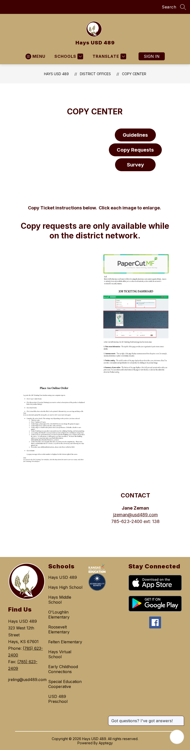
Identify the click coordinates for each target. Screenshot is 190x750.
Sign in (152, 56)
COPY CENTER (134, 74)
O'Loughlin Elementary (59, 615)
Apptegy (106, 743)
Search (169, 6)
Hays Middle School (59, 600)
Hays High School (65, 587)
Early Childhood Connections (63, 669)
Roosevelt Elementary (59, 629)
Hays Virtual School (59, 654)
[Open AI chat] (177, 737)
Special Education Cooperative (65, 684)
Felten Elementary (65, 641)
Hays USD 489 (56, 74)
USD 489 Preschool (58, 699)
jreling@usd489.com (25, 679)
